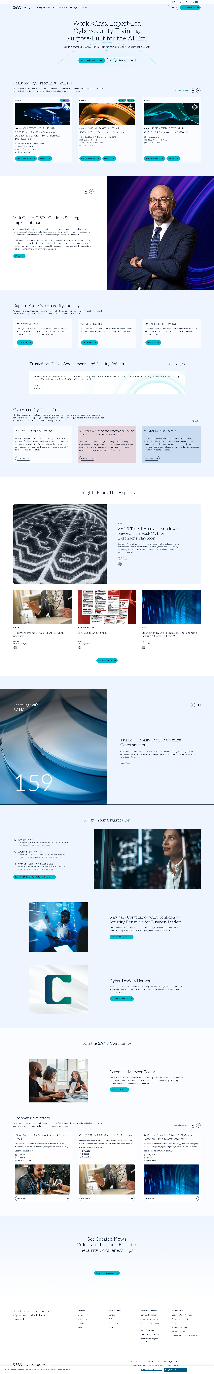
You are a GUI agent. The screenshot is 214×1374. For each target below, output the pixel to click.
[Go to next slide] (198, 90)
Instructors (82, 1319)
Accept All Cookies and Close (175, 1370)
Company (81, 1310)
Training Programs (148, 1310)
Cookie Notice (191, 1362)
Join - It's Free (186, 2)
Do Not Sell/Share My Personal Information (171, 1362)
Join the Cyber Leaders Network (184, 1336)
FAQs (111, 1319)
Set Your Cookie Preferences (151, 1370)
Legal (111, 1327)
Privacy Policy (135, 1362)
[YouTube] (38, 1365)
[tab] (27, 7)
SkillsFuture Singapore (149, 1334)
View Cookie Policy (63, 1369)
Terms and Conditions (148, 1362)
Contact (112, 1315)
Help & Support (115, 1310)
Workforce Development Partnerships (150, 1324)
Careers (81, 1323)
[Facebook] (44, 1365)
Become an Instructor (181, 1319)
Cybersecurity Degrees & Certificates (150, 1340)
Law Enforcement (147, 1330)
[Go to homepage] (17, 7)
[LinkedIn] (28, 1365)
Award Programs (178, 1332)
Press (80, 1327)
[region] (107, 1370)
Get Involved (177, 1310)
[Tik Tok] (49, 1365)
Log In (176, 2)
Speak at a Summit (179, 1327)
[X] (33, 1365)
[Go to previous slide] (193, 90)
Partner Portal (115, 1323)
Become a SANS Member (182, 1315)
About (80, 1315)
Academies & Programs (149, 1319)
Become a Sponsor (179, 1323)
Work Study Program (148, 1315)
